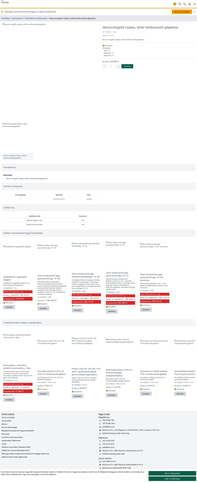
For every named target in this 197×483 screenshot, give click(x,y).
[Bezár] (194, 12)
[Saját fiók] (194, 4)
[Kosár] (189, 4)
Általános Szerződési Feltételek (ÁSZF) (16, 447)
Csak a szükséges (172, 478)
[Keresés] (179, 4)
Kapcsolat (5, 434)
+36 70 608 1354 (108, 423)
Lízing (4, 444)
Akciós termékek (182, 11)
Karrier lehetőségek (9, 427)
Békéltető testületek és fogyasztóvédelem (18, 431)
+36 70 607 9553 (108, 441)
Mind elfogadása (172, 473)
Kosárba (127, 66)
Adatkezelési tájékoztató (11, 440)
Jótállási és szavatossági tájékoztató (15, 450)
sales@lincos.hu (108, 427)
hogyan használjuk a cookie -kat (84, 472)
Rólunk (4, 424)
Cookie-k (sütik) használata (12, 437)
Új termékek (6, 421)
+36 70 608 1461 (108, 420)
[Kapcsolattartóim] (184, 4)
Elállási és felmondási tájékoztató (14, 457)
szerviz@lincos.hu (109, 461)
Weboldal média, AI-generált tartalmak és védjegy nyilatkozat (25, 454)
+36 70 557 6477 (108, 444)
